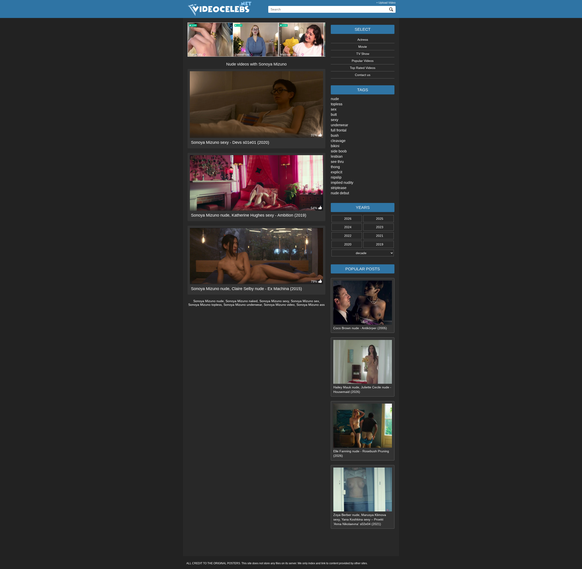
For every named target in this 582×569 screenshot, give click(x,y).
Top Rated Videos (362, 68)
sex (333, 109)
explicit (336, 172)
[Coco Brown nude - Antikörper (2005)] (362, 323)
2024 (347, 227)
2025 (379, 218)
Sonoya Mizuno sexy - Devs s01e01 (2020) (230, 142)
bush (335, 135)
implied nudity (342, 183)
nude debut (340, 193)
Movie (362, 46)
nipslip (336, 177)
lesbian (337, 156)
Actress (362, 39)
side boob (339, 151)
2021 (379, 236)
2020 (347, 244)
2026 (347, 218)
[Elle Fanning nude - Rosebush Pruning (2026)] (362, 446)
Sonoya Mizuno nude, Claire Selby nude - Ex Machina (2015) (246, 288)
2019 (379, 244)
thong (335, 167)
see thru (337, 162)
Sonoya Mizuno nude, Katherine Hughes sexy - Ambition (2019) (248, 215)
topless (336, 104)
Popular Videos (363, 61)
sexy (334, 120)
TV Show (362, 54)
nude (335, 99)
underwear (339, 125)
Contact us (362, 75)
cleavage (338, 141)
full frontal (338, 130)
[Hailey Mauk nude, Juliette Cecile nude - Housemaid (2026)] (362, 382)
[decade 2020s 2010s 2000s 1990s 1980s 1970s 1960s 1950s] (362, 253)
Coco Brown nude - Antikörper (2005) (360, 328)
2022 (347, 236)
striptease (338, 188)
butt (334, 114)
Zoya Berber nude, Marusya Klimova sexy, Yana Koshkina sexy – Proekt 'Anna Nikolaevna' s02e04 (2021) (359, 519)
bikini (335, 146)
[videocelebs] (218, 15)
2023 (379, 227)
